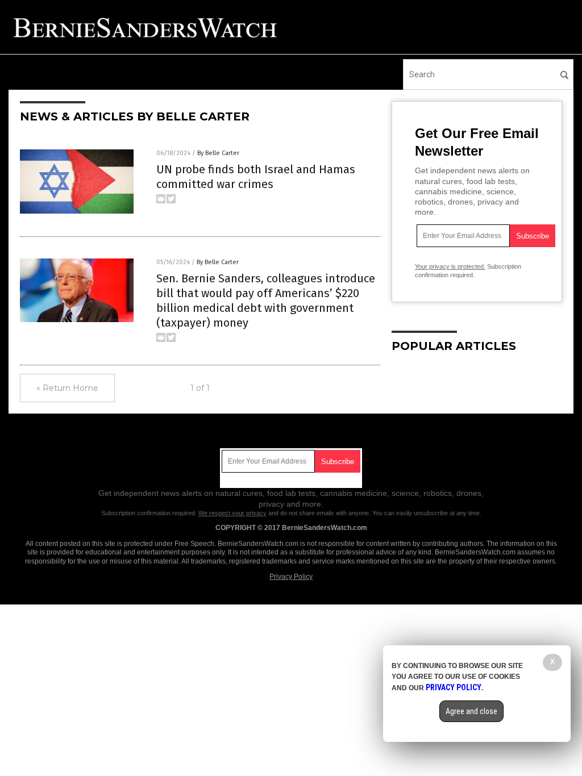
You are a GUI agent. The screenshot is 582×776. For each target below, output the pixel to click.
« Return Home (67, 388)
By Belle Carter (218, 153)
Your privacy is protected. (450, 266)
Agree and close (471, 711)
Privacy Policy (291, 577)
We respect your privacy (232, 513)
